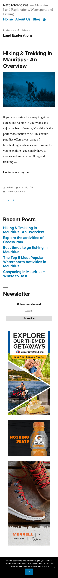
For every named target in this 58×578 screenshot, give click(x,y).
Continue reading (16, 172)
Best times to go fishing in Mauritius (25, 249)
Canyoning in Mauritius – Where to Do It (24, 274)
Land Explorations (15, 191)
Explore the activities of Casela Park (23, 240)
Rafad (9, 187)
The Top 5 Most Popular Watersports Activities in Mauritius (24, 261)
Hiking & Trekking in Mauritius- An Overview (27, 59)
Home (8, 19)
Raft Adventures (16, 5)
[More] (44, 19)
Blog (36, 19)
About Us (23, 19)
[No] (54, 567)
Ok (29, 572)
